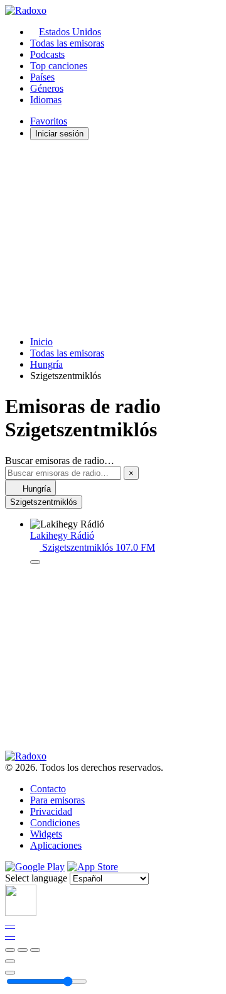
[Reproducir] (23, 950)
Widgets (46, 834)
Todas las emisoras (67, 43)
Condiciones (55, 822)
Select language (36, 878)
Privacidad (51, 811)
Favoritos (48, 121)
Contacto (48, 788)
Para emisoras (57, 800)
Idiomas (46, 99)
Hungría (46, 364)
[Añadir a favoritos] (10, 961)
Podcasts (47, 54)
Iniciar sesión (59, 133)
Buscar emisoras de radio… (59, 460)
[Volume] (10, 973)
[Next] (35, 950)
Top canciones (58, 65)
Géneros (46, 88)
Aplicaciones (56, 845)
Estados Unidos (70, 31)
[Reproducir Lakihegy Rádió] (35, 562)
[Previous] (10, 950)
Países (42, 77)
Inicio (41, 341)
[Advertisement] (113, 238)
